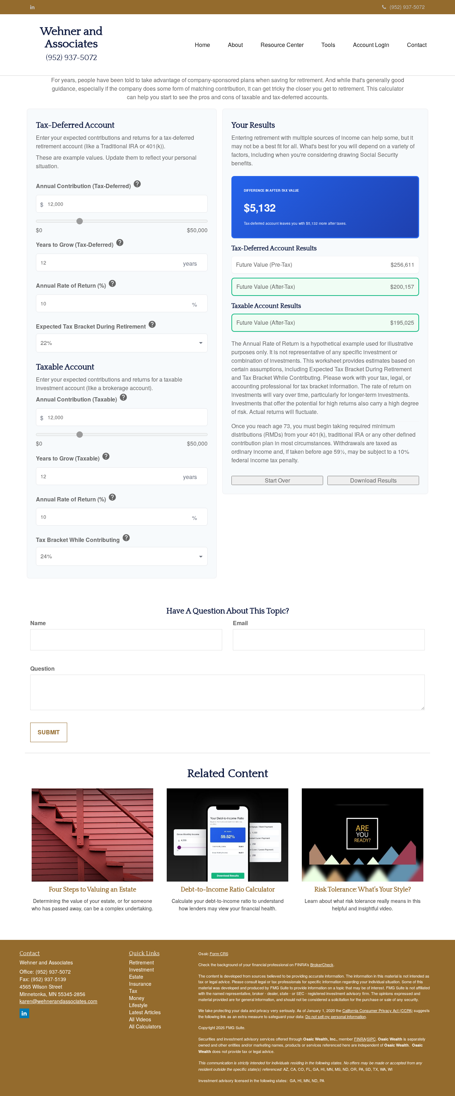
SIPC (371, 1039)
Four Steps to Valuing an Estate (92, 889)
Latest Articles (145, 1012)
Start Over (277, 480)
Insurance (140, 983)
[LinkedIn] (32, 6)
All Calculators (145, 1026)
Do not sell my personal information (335, 1016)
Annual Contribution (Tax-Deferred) (88, 185)
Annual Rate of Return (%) (76, 284)
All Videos (140, 1019)
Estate (136, 976)
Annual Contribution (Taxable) (82, 398)
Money (136, 997)
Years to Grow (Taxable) (73, 457)
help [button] (137, 184)
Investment (141, 969)
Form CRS (219, 953)
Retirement (141, 962)
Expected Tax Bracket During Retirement (96, 325)
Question (42, 668)
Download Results (373, 480)
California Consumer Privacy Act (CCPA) (377, 1010)
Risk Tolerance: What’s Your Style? (362, 889)
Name (38, 623)
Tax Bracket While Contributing (83, 538)
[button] (235, 45)
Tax (133, 990)
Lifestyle (138, 1005)
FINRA (360, 1039)
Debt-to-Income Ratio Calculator (228, 889)
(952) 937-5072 (407, 6)
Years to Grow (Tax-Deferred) (80, 243)
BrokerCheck (321, 964)
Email (240, 623)
